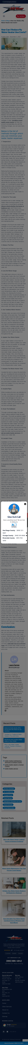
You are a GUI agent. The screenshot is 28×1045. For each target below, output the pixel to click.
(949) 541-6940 (20, 535)
